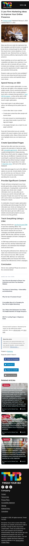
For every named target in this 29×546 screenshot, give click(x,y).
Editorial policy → (14, 347)
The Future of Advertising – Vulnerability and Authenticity (14, 290)
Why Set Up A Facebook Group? (11, 297)
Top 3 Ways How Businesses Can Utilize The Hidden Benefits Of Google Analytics (14, 310)
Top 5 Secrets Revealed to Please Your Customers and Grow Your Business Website (13, 282)
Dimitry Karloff (7, 20)
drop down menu (7, 164)
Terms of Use (5, 497)
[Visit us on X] (6, 487)
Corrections (4, 511)
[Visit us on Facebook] (2, 487)
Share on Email (11, 375)
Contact (3, 494)
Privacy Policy (5, 500)
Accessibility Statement (8, 502)
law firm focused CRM (20, 224)
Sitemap (3, 505)
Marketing (10, 351)
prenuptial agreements (10, 150)
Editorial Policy (5, 508)
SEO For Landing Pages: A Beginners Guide (13, 317)
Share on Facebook (12, 359)
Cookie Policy (5, 542)
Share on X (10, 364)
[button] (22, 5)
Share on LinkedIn (12, 370)
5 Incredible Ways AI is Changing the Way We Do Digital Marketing (13, 303)
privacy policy (20, 540)
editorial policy (17, 330)
